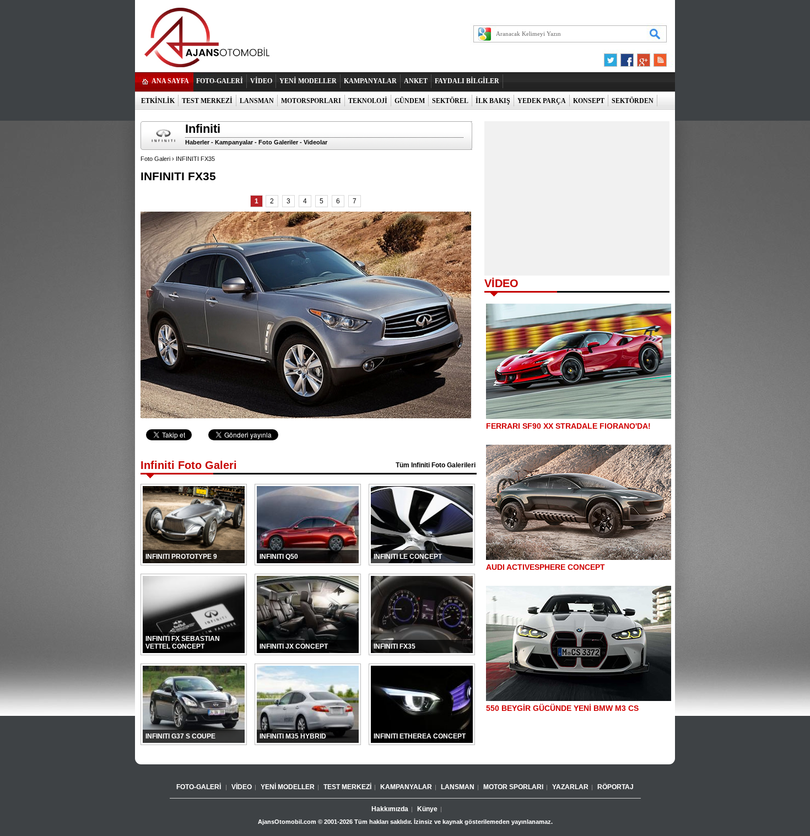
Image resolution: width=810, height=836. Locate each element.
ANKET (416, 81)
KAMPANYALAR (370, 81)
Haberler (197, 142)
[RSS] (657, 57)
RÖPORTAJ (615, 787)
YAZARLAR (570, 787)
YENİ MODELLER (308, 81)
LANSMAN (257, 101)
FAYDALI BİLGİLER (467, 81)
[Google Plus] (642, 57)
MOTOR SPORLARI (513, 787)
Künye (427, 809)
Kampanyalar (234, 142)
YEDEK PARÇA (541, 101)
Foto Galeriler (278, 142)
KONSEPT (588, 101)
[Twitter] (612, 57)
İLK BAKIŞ (493, 101)
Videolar (315, 142)
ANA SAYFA (170, 81)
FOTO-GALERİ (219, 81)
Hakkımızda (389, 809)
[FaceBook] (627, 57)
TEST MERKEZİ (207, 101)
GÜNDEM (410, 101)
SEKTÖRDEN (633, 101)
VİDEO (261, 81)
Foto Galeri (155, 158)
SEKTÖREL (450, 101)
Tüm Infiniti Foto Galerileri (436, 465)
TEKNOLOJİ (367, 101)
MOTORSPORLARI (311, 101)
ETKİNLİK (158, 101)
